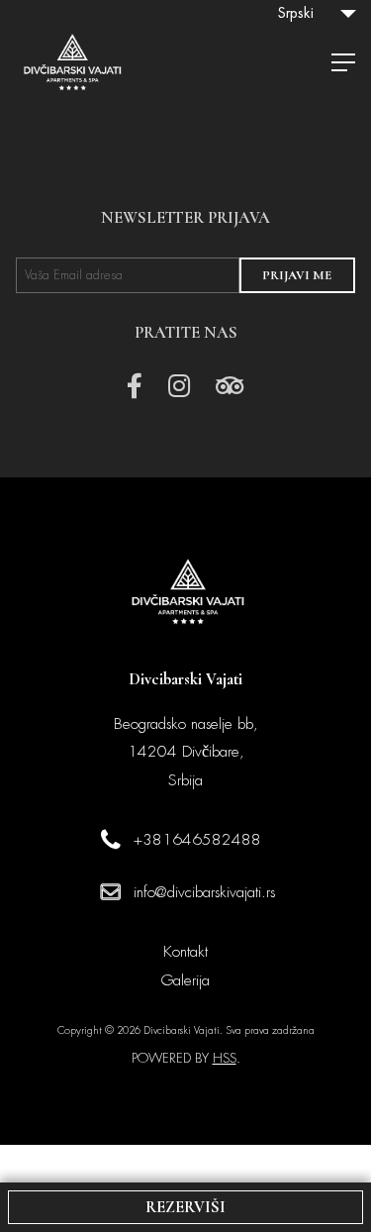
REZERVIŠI (185, 1207)
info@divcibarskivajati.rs (204, 892)
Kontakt (185, 952)
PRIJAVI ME (296, 275)
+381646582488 (197, 840)
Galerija (185, 980)
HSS (224, 1058)
